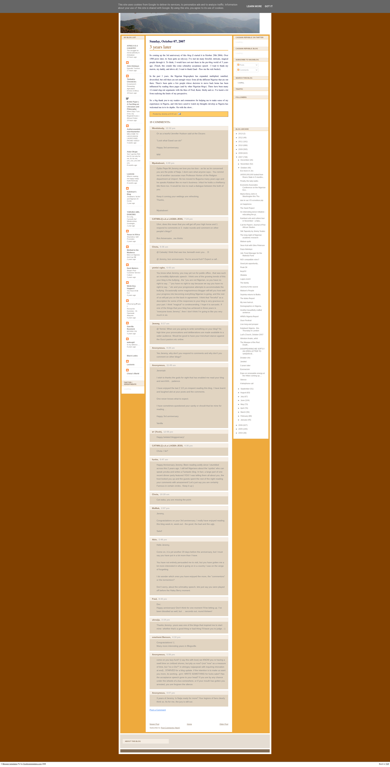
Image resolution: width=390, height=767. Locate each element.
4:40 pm (170, 163)
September (245, 389)
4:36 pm (188, 445)
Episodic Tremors (133, 68)
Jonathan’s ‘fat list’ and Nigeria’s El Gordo (133, 199)
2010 (240, 145)
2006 (240, 425)
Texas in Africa (133, 235)
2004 (240, 433)
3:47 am (164, 459)
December (245, 160)
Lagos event (245, 279)
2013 (240, 134)
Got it (269, 6)
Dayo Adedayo (246, 249)
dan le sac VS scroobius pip (251, 200)
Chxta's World (133, 374)
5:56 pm (171, 654)
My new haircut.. (247, 302)
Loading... (128, 389)
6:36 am (164, 247)
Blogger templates (10, 764)
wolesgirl (131, 342)
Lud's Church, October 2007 (251, 335)
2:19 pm (165, 620)
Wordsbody (158, 128)
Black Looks (132, 356)
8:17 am (165, 323)
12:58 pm (168, 432)
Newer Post (154, 724)
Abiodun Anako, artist (249, 338)
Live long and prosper (249, 324)
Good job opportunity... (249, 263)
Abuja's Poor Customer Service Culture (133, 273)
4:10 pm (176, 637)
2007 (240, 157)
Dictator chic (245, 358)
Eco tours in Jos (246, 171)
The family (244, 283)
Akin (154, 539)
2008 (240, 153)
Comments (244, 70)
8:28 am (171, 348)
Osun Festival (246, 320)
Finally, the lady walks (249, 181)
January (244, 420)
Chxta (155, 247)
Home (189, 724)
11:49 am (171, 365)
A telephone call (247, 383)
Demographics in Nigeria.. (251, 306)
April (242, 408)
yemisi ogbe (158, 267)
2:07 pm (165, 508)
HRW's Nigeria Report (249, 316)
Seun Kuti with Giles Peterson (252, 245)
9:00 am (173, 114)
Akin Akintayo (133, 66)
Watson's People (247, 291)
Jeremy (155, 323)
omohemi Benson (161, 637)
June (243, 400)
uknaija (156, 620)
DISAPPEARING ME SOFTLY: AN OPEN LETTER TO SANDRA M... (252, 351)
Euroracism (245, 369)
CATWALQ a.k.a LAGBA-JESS (167, 219)
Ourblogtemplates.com (32, 764)
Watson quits (245, 241)
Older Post (224, 724)
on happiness (246, 204)
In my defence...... (133, 345)
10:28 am (164, 494)
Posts (241, 65)
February (244, 416)
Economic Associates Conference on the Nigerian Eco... (253, 187)
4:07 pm (171, 693)
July (242, 397)
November (245, 164)
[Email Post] (179, 114)
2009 (240, 149)
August (243, 393)
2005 (240, 429)
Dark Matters (132, 268)
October (244, 168)
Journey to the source (249, 287)
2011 (240, 142)
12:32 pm (170, 128)
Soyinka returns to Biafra (250, 295)
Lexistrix (131, 365)
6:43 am (171, 267)
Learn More (254, 6)
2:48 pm (163, 539)
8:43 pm (163, 599)
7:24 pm (188, 219)
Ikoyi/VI (243, 271)
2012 (240, 138)
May (243, 404)
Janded (243, 362)
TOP (387, 764)
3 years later (160, 47)
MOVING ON (132, 331)
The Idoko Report (247, 298)
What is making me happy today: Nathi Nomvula (133, 178)
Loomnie (130, 174)
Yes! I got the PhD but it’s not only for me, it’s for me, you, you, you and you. (133, 158)
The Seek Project (247, 208)
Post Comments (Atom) (170, 728)
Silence (243, 380)
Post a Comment (158, 710)
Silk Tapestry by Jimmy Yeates (252, 231)
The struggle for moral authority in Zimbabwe (133, 53)
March (243, 412)
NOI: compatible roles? (249, 260)
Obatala (243, 275)
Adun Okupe (132, 152)
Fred (154, 599)
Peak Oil (243, 267)
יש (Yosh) (157, 432)
